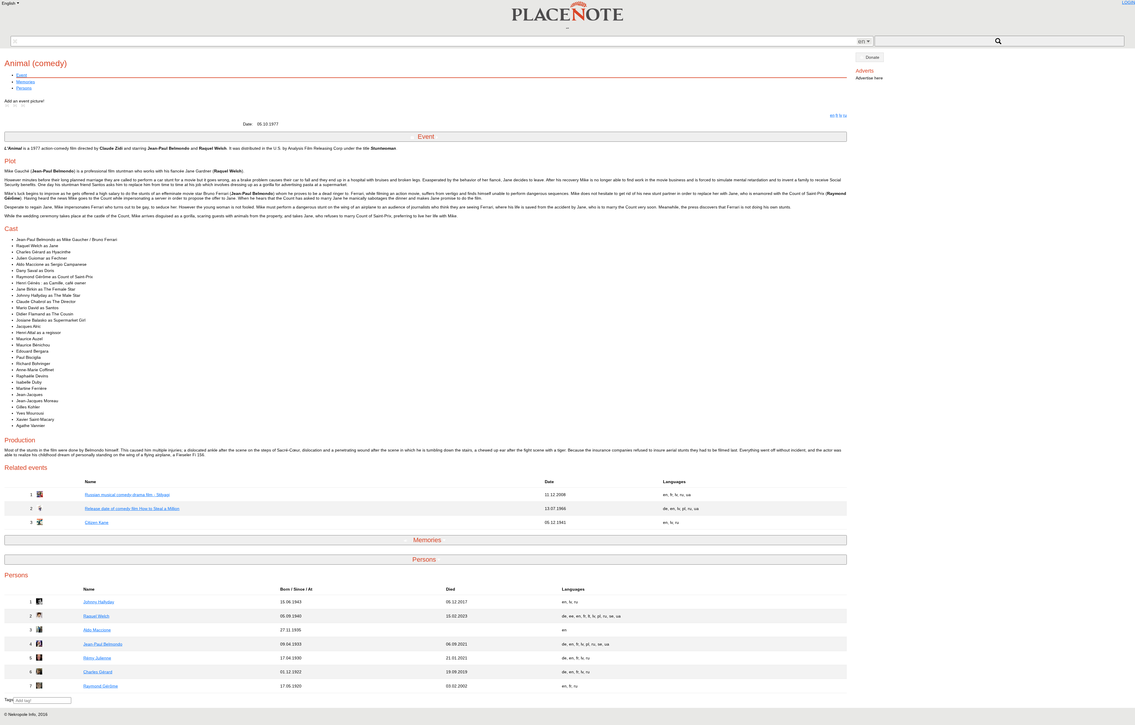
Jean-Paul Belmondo (102, 644)
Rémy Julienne (97, 658)
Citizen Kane (96, 522)
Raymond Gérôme (100, 686)
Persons (24, 88)
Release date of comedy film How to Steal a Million (132, 508)
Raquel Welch (96, 616)
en (832, 115)
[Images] (8, 105)
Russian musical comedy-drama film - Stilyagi (127, 494)
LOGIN (1128, 2)
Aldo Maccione (97, 630)
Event (21, 75)
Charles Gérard (97, 671)
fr (837, 115)
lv (840, 115)
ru (845, 115)
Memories (25, 81)
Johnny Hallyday (98, 601)
